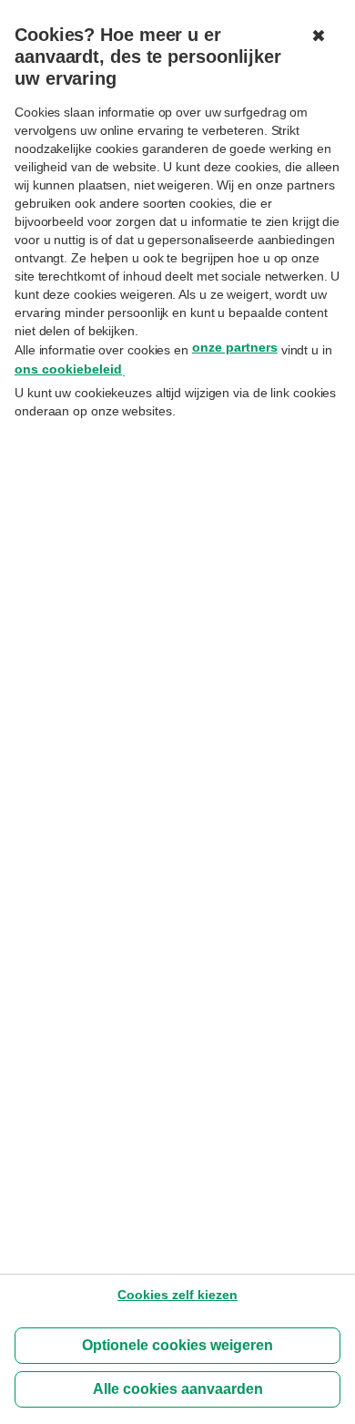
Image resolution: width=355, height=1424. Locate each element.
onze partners (235, 347)
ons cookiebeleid (68, 369)
